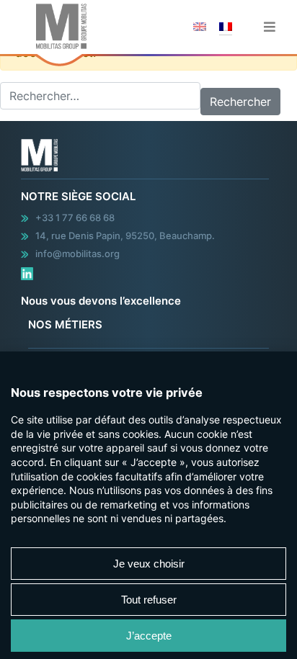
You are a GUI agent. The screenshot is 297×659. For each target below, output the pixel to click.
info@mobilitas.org (77, 253)
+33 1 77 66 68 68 (75, 217)
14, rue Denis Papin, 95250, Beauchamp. (125, 235)
